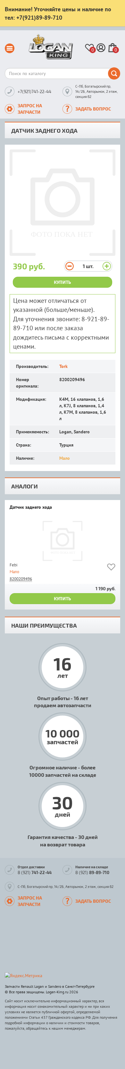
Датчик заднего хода (31, 507)
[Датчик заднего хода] (62, 541)
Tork (63, 366)
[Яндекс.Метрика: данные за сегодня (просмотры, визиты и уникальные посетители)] (23, 975)
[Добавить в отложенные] (111, 568)
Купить (62, 282)
